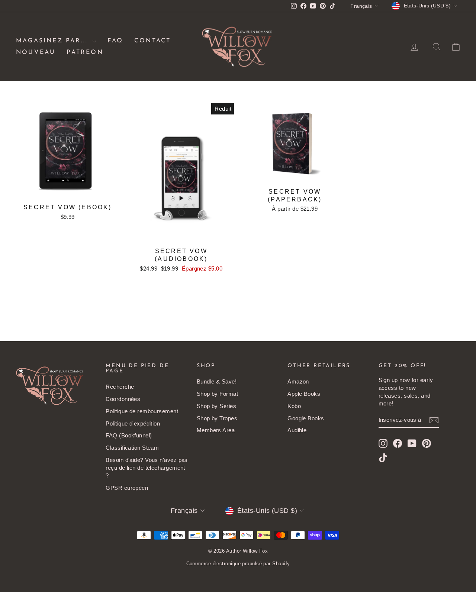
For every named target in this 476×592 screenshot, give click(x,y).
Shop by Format (217, 394)
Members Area (216, 430)
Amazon (298, 381)
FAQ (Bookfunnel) (129, 435)
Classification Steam (132, 447)
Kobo (294, 406)
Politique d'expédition (133, 423)
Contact (152, 41)
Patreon (85, 52)
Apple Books (303, 394)
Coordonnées (123, 399)
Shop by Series (216, 406)
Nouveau (35, 52)
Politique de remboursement (142, 411)
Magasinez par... (53, 41)
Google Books (305, 418)
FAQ (115, 41)
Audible (296, 430)
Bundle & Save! (217, 381)
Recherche (120, 387)
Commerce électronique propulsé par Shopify (238, 563)
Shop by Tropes (217, 418)
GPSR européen (127, 488)
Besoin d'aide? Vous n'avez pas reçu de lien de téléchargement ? (147, 468)
